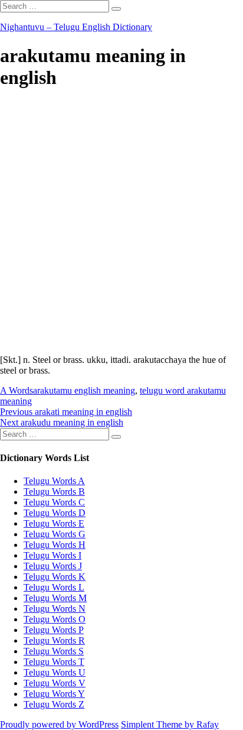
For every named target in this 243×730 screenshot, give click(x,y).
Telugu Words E (54, 523)
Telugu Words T (54, 662)
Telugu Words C (54, 502)
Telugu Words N (55, 609)
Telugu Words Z (54, 704)
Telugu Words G (55, 534)
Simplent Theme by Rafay (170, 724)
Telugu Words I (52, 555)
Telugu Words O (55, 619)
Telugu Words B (54, 491)
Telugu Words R (54, 640)
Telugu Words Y (54, 694)
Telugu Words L (54, 587)
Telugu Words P (54, 630)
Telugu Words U (55, 672)
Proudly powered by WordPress (59, 724)
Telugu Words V (55, 683)
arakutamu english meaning (84, 390)
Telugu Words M (55, 598)
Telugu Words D (55, 513)
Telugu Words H (55, 545)
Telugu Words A (54, 481)
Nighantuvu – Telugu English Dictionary (76, 27)
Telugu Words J (53, 566)
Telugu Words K (55, 577)
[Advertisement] (121, 223)
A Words (16, 390)
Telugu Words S (54, 651)
